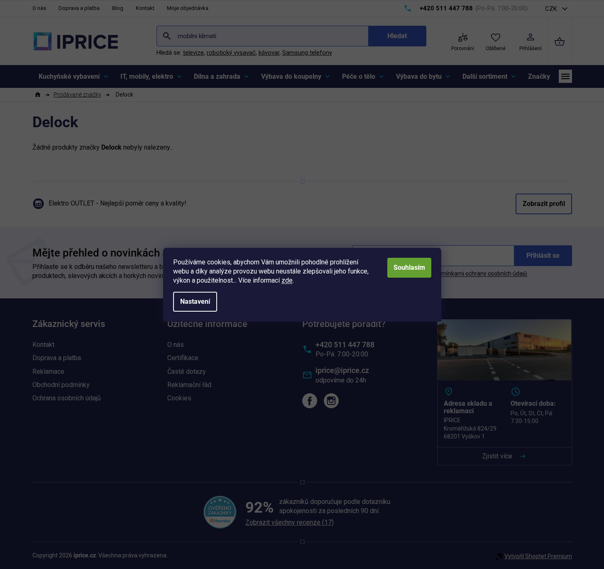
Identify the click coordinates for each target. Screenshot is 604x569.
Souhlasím (409, 267)
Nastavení (195, 301)
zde (287, 280)
